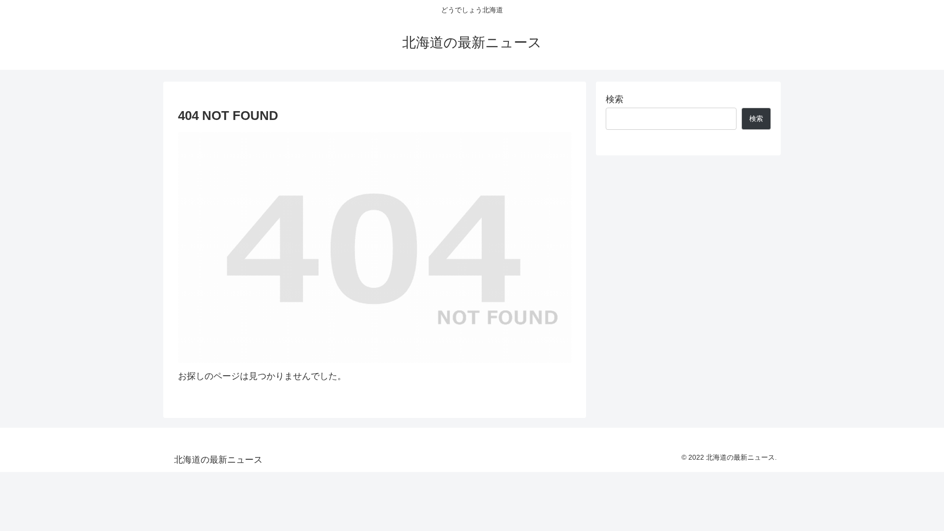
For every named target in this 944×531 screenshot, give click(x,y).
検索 (614, 99)
